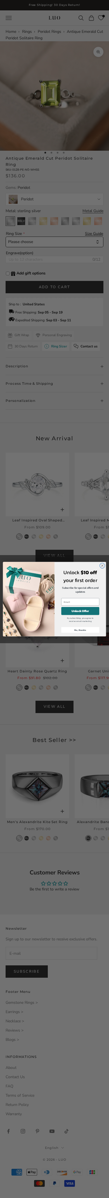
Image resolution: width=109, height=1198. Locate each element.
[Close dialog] (102, 565)
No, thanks (80, 630)
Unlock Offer (80, 611)
